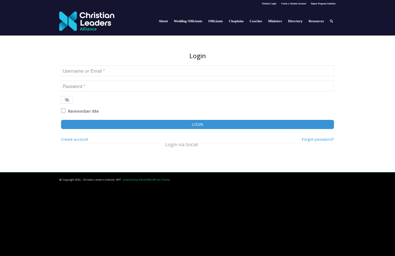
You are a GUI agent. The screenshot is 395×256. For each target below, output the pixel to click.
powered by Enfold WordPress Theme (146, 179)
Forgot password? (318, 139)
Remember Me (83, 111)
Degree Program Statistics (323, 3)
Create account (74, 139)
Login (197, 124)
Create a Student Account (293, 3)
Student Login (269, 3)
